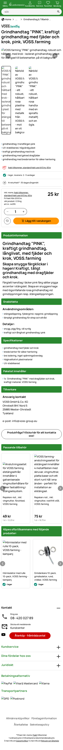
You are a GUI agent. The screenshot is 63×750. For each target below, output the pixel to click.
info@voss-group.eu (20, 421)
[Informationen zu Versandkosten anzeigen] (12, 699)
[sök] (58, 11)
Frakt (35, 735)
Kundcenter (17, 628)
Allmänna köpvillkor (18, 718)
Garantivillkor (22, 740)
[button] (31, 54)
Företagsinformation (44, 718)
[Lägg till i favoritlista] (7, 221)
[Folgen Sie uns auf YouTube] (3, 635)
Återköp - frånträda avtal (30, 635)
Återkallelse (21, 724)
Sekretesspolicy (39, 724)
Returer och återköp (50, 740)
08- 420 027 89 (21, 618)
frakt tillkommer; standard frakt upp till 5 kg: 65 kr (29, 167)
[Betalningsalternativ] (25, 683)
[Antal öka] (23, 211)
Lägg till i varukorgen (38, 221)
